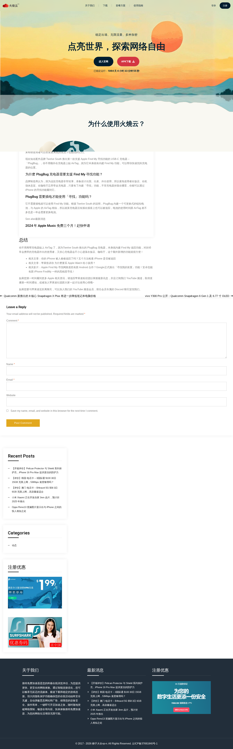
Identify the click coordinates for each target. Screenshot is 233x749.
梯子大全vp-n (99, 743)
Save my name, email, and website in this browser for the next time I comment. (54, 410)
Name (10, 364)
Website (11, 395)
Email (10, 379)
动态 (14, 545)
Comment (12, 320)
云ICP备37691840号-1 (145, 743)
